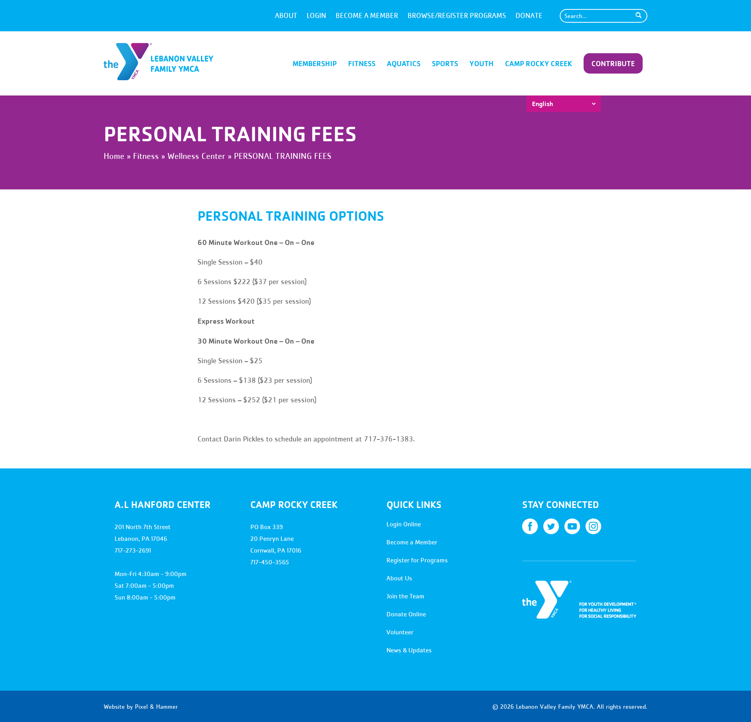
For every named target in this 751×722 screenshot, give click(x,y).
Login (316, 15)
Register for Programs (417, 560)
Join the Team (405, 596)
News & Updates (409, 650)
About (286, 15)
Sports (445, 63)
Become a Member (367, 15)
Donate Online (406, 614)
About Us (399, 578)
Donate (529, 15)
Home (114, 156)
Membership (315, 63)
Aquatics (403, 63)
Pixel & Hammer (156, 706)
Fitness (362, 63)
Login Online (403, 524)
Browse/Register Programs (457, 15)
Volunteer (399, 632)
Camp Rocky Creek (538, 63)
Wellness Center (196, 156)
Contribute (613, 63)
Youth (481, 63)
